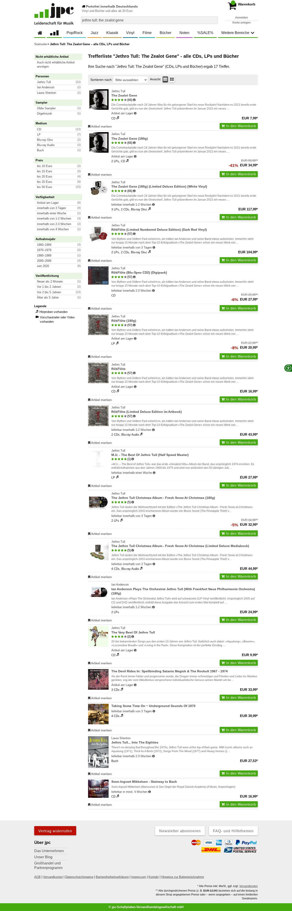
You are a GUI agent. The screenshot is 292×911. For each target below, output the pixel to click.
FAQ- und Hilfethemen (233, 831)
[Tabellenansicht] (165, 79)
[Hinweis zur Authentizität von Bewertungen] (134, 100)
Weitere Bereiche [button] (235, 33)
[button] (60, 64)
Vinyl (130, 33)
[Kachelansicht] (172, 79)
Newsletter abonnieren (180, 831)
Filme (147, 33)
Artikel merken (101, 126)
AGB (37, 877)
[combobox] (149, 20)
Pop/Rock (75, 33)
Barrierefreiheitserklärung (112, 877)
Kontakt (154, 877)
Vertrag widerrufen (55, 831)
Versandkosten (53, 877)
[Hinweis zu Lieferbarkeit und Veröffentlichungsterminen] (135, 113)
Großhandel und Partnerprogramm (48, 865)
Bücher (165, 33)
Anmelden (241, 17)
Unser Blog (43, 857)
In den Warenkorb (240, 126)
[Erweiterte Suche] (214, 20)
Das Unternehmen (49, 851)
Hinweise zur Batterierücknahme (182, 877)
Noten (184, 33)
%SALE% (205, 33)
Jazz (94, 33)
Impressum (138, 877)
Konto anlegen (241, 22)
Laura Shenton (134, 740)
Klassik (112, 33)
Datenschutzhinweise (79, 877)
